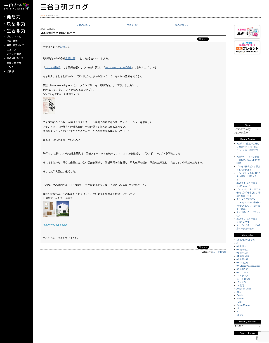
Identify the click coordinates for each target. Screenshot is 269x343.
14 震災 (240, 285)
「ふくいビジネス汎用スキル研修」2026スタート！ (248, 176)
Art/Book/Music (243, 288)
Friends (240, 298)
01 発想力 (241, 246)
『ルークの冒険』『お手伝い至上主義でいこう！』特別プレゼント (247, 47)
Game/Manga (243, 305)
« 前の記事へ (83, 25)
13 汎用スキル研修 (245, 239)
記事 (62, 47)
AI (237, 243)
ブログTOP (132, 25)
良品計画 (70, 58)
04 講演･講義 (242, 256)
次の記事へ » (181, 25)
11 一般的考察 (219, 252)
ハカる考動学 (52, 67)
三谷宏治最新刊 (247, 32)
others (239, 315)
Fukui (239, 302)
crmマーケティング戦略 (118, 67)
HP (237, 308)
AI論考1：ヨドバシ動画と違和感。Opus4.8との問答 (248, 159)
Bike (238, 292)
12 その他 (241, 282)
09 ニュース (242, 272)
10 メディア (242, 275)
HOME (42, 15)
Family (239, 295)
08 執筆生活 (242, 269)
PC (237, 311)
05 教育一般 (242, 259)
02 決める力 (242, 249)
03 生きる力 (242, 253)
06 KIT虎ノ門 (243, 262)
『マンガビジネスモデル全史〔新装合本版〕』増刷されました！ (248, 192)
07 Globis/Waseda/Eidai (248, 266)
